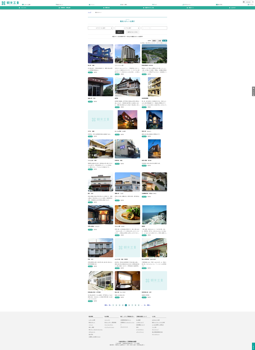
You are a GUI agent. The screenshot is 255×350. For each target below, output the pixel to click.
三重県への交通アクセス (94, 336)
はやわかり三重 (156, 320)
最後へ (148, 305)
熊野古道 (107, 7)
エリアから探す (127, 28)
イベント (91, 324)
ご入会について (140, 322)
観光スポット (92, 322)
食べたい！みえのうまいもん (96, 329)
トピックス (23, 7)
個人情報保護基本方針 (157, 332)
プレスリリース (124, 327)
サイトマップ (155, 329)
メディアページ (140, 332)
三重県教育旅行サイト (125, 320)
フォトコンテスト (109, 324)
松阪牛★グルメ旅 (149, 7)
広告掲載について (140, 324)
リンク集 (154, 327)
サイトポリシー (156, 334)
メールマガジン (140, 329)
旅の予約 (91, 334)
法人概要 (138, 320)
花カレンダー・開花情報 (110, 322)
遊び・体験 (91, 327)
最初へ (106, 305)
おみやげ (233, 7)
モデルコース (92, 332)
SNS (137, 327)
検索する (120, 32)
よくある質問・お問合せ (158, 324)
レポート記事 (92, 320)
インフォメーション (109, 327)
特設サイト (191, 7)
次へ (145, 305)
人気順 (159, 40)
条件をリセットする (132, 32)
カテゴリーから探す (100, 28)
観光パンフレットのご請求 (158, 322)
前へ (110, 305)
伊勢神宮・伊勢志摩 (65, 7)
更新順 (154, 40)
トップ (89, 12)
